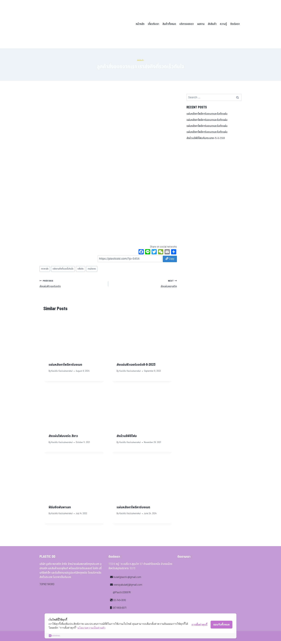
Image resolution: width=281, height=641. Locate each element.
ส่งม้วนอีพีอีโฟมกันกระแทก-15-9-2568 (206, 138)
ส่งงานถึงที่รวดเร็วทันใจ (63, 268)
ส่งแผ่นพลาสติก (169, 284)
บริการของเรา (186, 24)
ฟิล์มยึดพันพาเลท (60, 507)
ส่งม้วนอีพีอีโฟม (127, 436)
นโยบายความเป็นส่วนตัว (91, 627)
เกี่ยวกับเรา (153, 24)
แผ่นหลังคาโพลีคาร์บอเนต (65, 364)
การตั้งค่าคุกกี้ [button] (199, 624)
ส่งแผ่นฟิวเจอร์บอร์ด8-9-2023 (136, 364)
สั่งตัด (80, 268)
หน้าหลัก (140, 24)
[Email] (167, 252)
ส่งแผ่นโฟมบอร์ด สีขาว (63, 436)
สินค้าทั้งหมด (169, 24)
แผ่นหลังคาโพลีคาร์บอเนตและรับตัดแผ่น (207, 114)
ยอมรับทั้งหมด (221, 624)
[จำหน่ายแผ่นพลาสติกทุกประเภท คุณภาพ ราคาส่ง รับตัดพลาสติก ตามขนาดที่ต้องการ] (62, 24)
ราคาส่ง (44, 268)
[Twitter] (154, 252)
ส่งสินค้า (212, 24)
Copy (171, 259)
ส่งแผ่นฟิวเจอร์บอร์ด (50, 284)
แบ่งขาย (92, 268)
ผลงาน (201, 24)
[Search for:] (214, 97)
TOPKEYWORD (47, 584)
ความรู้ (223, 24)
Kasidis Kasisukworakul (62, 371)
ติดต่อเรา (235, 24)
